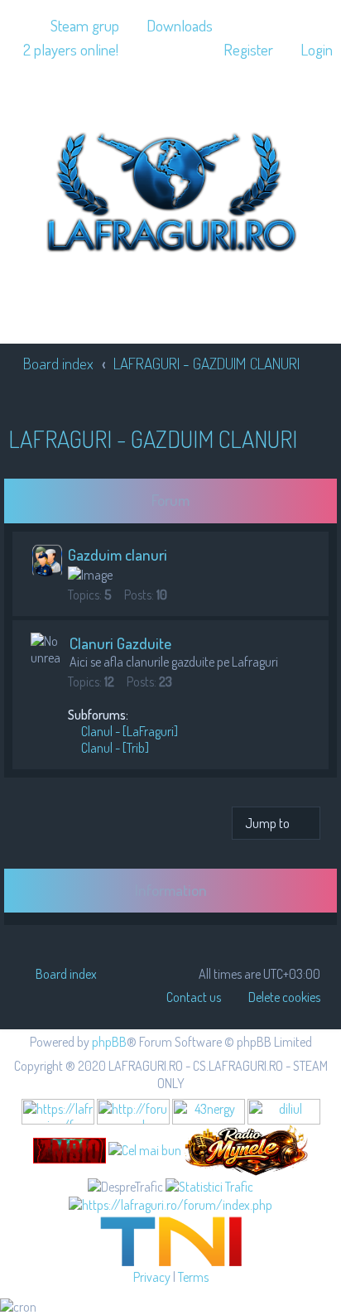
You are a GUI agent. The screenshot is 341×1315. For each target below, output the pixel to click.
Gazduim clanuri (117, 554)
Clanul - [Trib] (114, 747)
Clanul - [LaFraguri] (128, 731)
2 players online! (70, 49)
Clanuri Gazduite (120, 643)
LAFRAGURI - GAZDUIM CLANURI (152, 438)
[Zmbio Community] (69, 1150)
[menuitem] (77, 25)
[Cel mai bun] (144, 1149)
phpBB (109, 1041)
